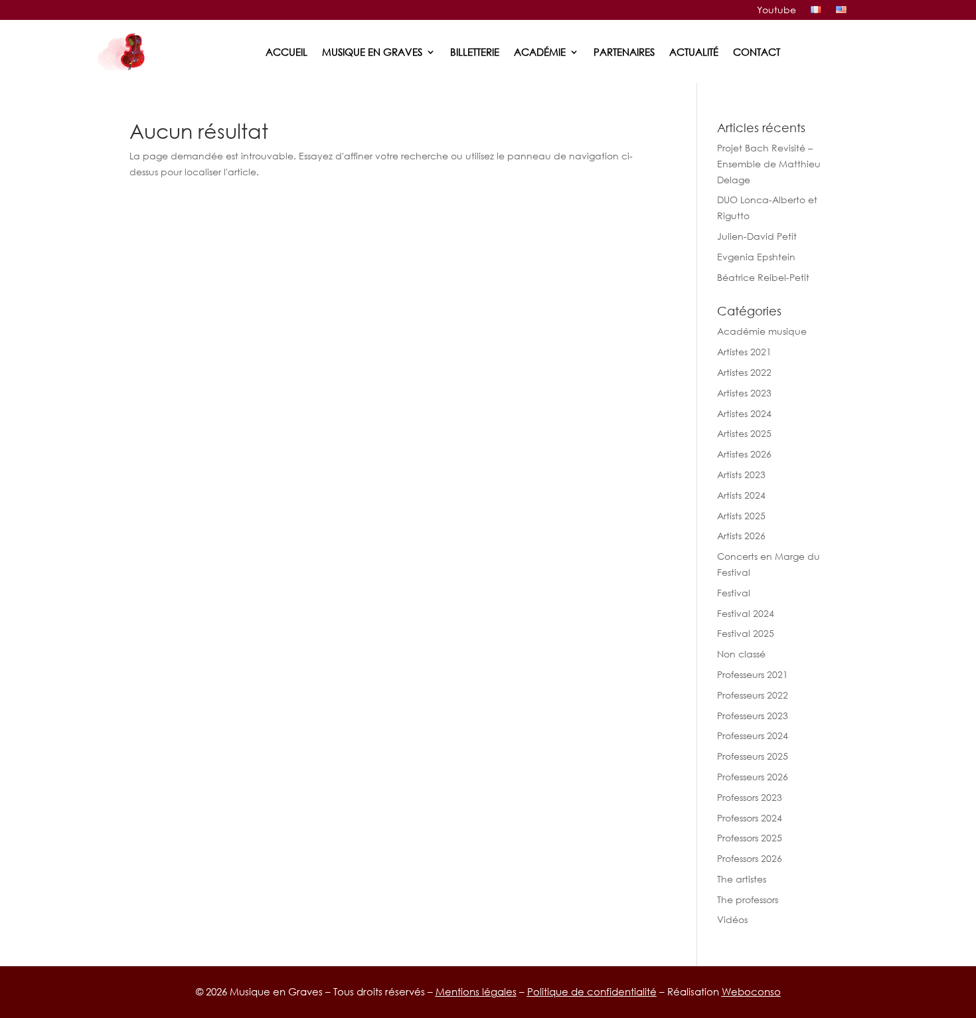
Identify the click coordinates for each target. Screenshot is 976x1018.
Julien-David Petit (757, 236)
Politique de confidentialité (592, 991)
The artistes (741, 879)
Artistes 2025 (744, 433)
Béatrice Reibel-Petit (763, 277)
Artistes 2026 (744, 454)
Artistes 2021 (744, 351)
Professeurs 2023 (752, 715)
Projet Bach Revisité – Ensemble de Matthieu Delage (769, 163)
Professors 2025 (749, 837)
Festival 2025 (745, 633)
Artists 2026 (741, 535)
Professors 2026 (749, 858)
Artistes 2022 (744, 372)
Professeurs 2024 (752, 735)
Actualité (693, 52)
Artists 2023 (741, 474)
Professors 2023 (749, 797)
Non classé (741, 653)
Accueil (286, 52)
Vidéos (732, 919)
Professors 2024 (749, 817)
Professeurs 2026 (752, 776)
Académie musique (762, 331)
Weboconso (751, 991)
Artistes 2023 (744, 392)
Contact (756, 52)
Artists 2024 (741, 495)
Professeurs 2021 (752, 674)
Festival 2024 (745, 613)
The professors (747, 899)
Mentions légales (476, 991)
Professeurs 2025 (752, 756)
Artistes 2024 (744, 413)
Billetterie (474, 52)
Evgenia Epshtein (756, 256)
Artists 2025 (741, 515)
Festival (733, 592)
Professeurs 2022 (752, 695)
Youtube (776, 10)
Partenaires (624, 52)
